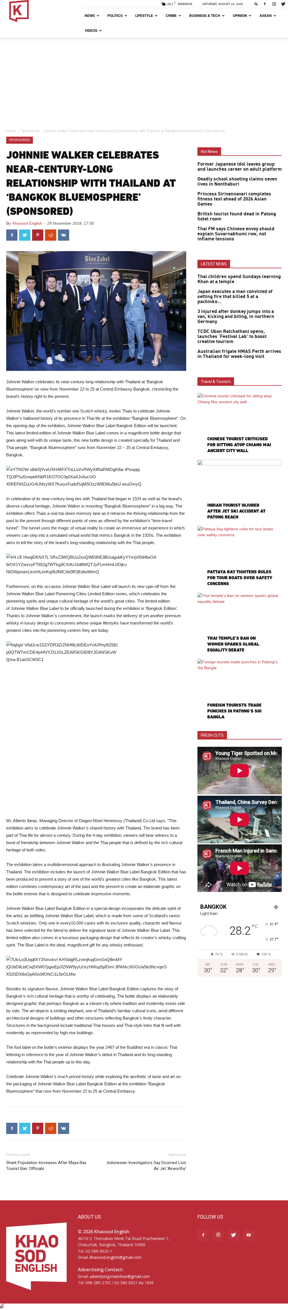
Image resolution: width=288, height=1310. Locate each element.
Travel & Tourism (216, 381)
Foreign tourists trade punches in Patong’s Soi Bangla (234, 711)
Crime (171, 15)
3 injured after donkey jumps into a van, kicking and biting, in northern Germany (235, 316)
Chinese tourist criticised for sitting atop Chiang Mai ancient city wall (239, 444)
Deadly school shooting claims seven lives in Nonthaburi (237, 182)
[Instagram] (274, 4)
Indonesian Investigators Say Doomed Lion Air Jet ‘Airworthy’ (146, 1165)
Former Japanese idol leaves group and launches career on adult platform (239, 167)
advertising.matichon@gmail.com (120, 1276)
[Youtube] (248, 1235)
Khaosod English (27, 223)
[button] (256, 4)
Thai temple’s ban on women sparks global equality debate (233, 644)
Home (11, 130)
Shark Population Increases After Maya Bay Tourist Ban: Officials (46, 1165)
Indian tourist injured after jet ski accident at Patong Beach (236, 511)
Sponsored (30, 130)
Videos (91, 30)
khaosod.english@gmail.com (115, 1257)
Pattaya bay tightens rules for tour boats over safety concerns (239, 577)
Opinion (240, 15)
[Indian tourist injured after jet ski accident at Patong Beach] (239, 490)
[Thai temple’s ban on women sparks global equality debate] (239, 623)
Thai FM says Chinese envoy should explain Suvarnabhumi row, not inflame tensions (235, 234)
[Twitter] (283, 4)
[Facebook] (264, 4)
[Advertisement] (144, 80)
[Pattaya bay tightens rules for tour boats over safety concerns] (239, 556)
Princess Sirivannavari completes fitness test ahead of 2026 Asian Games (234, 199)
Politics (115, 15)
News (90, 15)
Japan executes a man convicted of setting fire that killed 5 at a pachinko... (235, 296)
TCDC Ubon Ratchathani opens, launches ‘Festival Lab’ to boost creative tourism (232, 336)
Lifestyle (144, 15)
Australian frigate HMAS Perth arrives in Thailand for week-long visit (239, 354)
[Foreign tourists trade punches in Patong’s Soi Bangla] (239, 689)
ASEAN (266, 15)
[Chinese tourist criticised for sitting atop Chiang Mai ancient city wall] (239, 423)
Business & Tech (204, 15)
